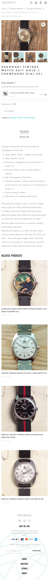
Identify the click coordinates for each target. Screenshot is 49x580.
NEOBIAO (9, 2)
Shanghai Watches (34, 9)
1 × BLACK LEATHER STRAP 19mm (21, 93)
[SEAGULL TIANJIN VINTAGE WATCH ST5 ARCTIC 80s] (24, 473)
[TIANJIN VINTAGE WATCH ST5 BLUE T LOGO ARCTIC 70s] (24, 347)
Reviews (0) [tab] (24, 137)
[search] (31, 2)
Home (3, 9)
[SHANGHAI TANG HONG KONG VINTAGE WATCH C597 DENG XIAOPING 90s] (24, 283)
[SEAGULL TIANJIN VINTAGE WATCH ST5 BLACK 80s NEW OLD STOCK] (24, 409)
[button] (45, 3)
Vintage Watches (16, 9)
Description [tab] (24, 131)
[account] (36, 2)
